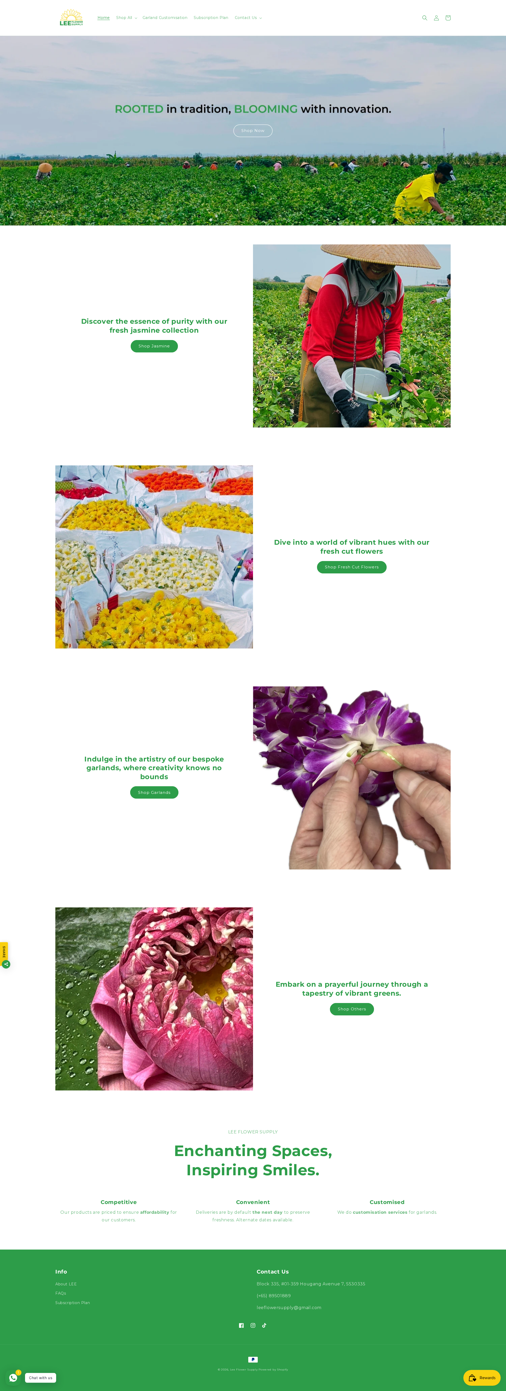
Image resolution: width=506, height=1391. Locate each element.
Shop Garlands (154, 792)
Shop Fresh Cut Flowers (352, 566)
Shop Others (352, 1008)
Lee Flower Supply (244, 1369)
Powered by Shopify (273, 1369)
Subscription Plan (72, 1302)
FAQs (60, 1293)
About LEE (66, 1284)
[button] (126, 17)
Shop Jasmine (154, 345)
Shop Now (253, 130)
